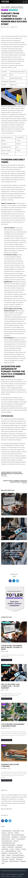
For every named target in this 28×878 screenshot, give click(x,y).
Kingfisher (18, 849)
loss (3, 851)
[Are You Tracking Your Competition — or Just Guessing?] (14, 672)
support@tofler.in (7, 809)
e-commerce (23, 837)
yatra (3, 863)
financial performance (7, 841)
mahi (19, 851)
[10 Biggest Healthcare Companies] (14, 752)
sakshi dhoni (5, 859)
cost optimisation (6, 835)
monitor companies (13, 853)
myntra (3, 855)
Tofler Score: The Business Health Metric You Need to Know (14, 504)
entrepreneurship (6, 839)
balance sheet (16, 830)
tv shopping (5, 861)
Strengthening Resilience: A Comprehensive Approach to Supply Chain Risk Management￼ (14, 553)
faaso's (13, 839)
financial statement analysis (8, 843)
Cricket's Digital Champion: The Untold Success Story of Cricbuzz (15, 482)
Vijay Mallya (23, 861)
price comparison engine (18, 855)
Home (2, 6)
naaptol (8, 855)
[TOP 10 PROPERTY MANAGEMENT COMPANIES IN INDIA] (14, 712)
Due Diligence (15, 837)
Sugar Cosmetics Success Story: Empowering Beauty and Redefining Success (12, 474)
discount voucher (6, 837)
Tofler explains (13, 10)
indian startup (5, 849)
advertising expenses (6, 830)
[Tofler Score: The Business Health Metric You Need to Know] (14, 631)
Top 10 (4, 704)
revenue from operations (17, 857)
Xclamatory (3, 872)
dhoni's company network (18, 835)
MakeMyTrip (4, 853)
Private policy (14, 874)
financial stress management (8, 845)
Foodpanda (19, 845)
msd (21, 853)
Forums (3, 876)
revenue (8, 857)
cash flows (10, 833)
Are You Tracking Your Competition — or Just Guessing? (14, 529)
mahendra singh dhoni (11, 851)
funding (4, 847)
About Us (3, 874)
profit (3, 857)
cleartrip (17, 833)
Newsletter (7, 6)
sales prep (12, 859)
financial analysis (21, 839)
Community (13, 876)
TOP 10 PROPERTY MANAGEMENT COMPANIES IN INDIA (12, 725)
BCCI (23, 830)
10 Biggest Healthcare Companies (10, 765)
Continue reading (6, 660)
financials (16, 841)
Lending (23, 849)
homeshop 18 (10, 847)
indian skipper (18, 847)
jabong (12, 849)
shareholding (19, 859)
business (4, 833)
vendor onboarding (14, 861)
